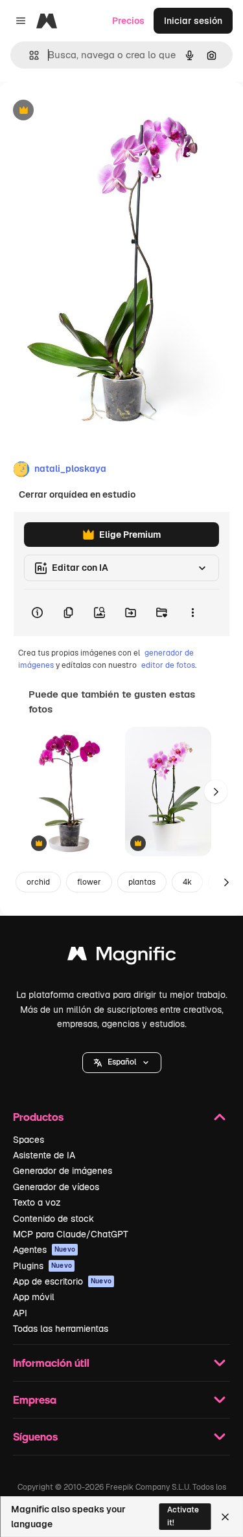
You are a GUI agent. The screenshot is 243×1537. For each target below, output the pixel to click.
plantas (142, 882)
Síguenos (35, 1436)
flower (89, 882)
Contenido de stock (53, 1218)
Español (122, 1062)
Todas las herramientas (60, 1328)
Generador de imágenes (62, 1171)
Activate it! (183, 1516)
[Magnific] (121, 957)
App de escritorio (62, 1281)
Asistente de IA (44, 1155)
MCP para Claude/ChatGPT (70, 1234)
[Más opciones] (192, 613)
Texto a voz (37, 1202)
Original (83, 111)
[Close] (225, 1517)
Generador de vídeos (56, 1187)
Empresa (34, 1399)
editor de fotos (168, 665)
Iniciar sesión (193, 21)
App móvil (33, 1297)
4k (187, 882)
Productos (38, 1116)
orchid (38, 882)
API (20, 1313)
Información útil (51, 1362)
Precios (128, 21)
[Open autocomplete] (29, 55)
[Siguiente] (215, 791)
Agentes (44, 1249)
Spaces (28, 1139)
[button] (121, 1062)
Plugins (42, 1266)
